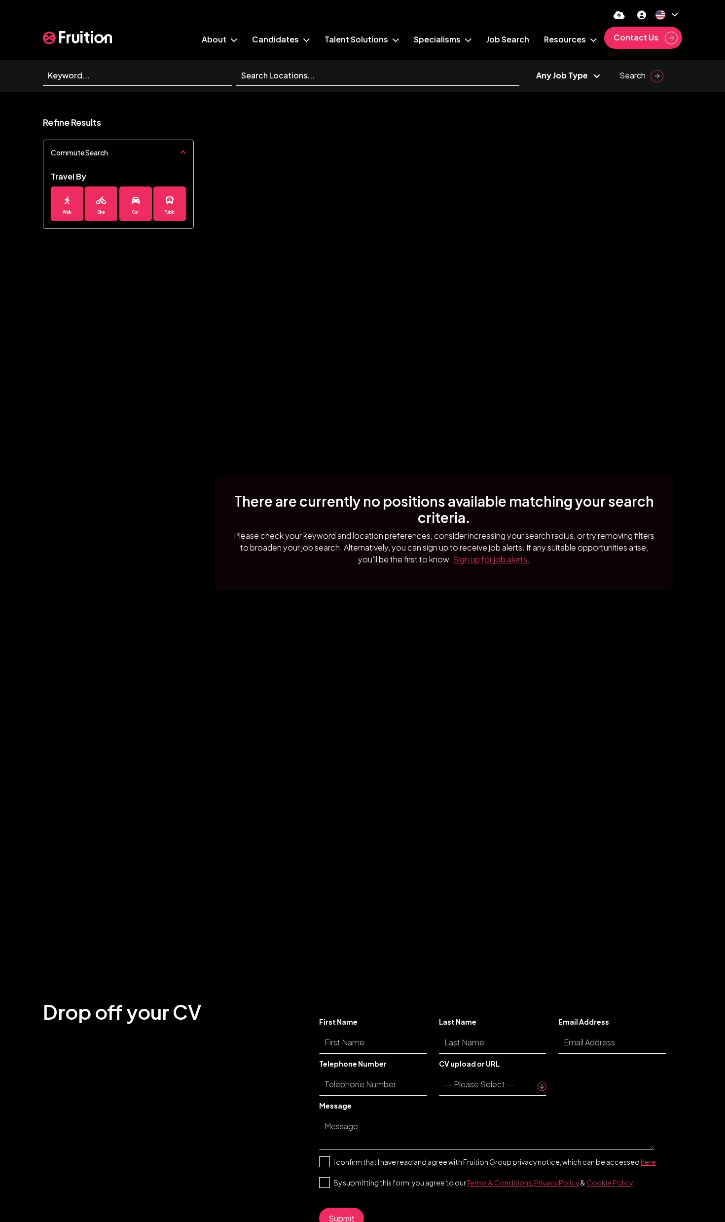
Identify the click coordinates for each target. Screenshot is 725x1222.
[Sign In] (641, 14)
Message (335, 1105)
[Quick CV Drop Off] (619, 14)
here (648, 1161)
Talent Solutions (357, 39)
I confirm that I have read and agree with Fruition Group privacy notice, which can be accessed (494, 1161)
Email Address (583, 1021)
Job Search (507, 39)
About (215, 39)
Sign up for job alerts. (491, 559)
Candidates (276, 39)
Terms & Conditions (499, 1182)
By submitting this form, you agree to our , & (483, 1182)
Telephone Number (353, 1063)
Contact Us (637, 37)
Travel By (68, 176)
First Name (338, 1021)
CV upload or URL (469, 1063)
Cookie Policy (609, 1182)
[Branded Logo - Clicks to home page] (77, 37)
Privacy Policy (556, 1182)
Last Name (457, 1021)
